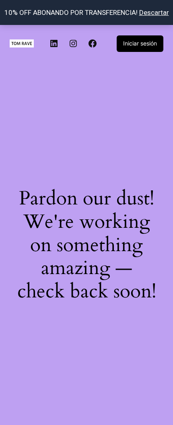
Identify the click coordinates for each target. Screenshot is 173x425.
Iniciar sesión (140, 43)
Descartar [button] (154, 12)
